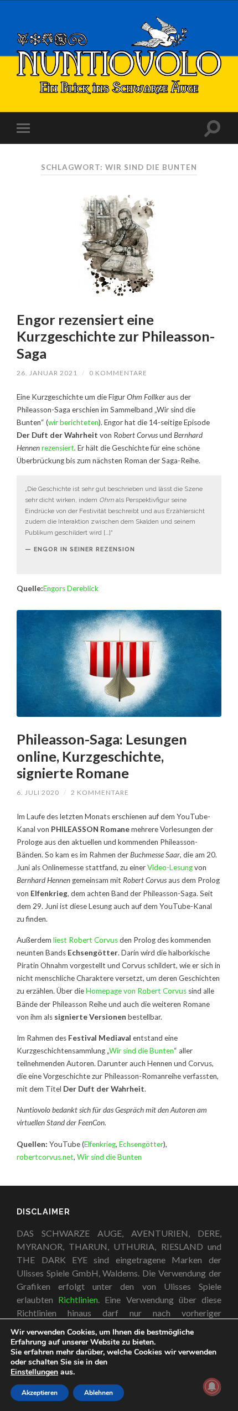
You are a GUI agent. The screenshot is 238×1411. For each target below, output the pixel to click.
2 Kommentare (100, 792)
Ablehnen (98, 1392)
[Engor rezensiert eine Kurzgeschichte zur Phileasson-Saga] (119, 243)
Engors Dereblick (71, 588)
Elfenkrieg (100, 1144)
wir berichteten (73, 422)
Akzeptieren (40, 1392)
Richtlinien (78, 1299)
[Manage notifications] (212, 1387)
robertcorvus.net (45, 1156)
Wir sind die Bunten (141, 1050)
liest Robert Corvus (85, 940)
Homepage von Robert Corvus (136, 990)
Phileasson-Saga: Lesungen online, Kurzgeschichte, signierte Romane (102, 756)
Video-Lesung (170, 867)
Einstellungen (34, 1372)
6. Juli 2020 (38, 792)
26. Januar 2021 (47, 373)
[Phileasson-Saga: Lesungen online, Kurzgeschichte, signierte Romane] (119, 663)
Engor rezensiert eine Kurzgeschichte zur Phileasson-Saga (116, 336)
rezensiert (58, 447)
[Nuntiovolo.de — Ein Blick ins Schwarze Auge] (119, 55)
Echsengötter (141, 1144)
